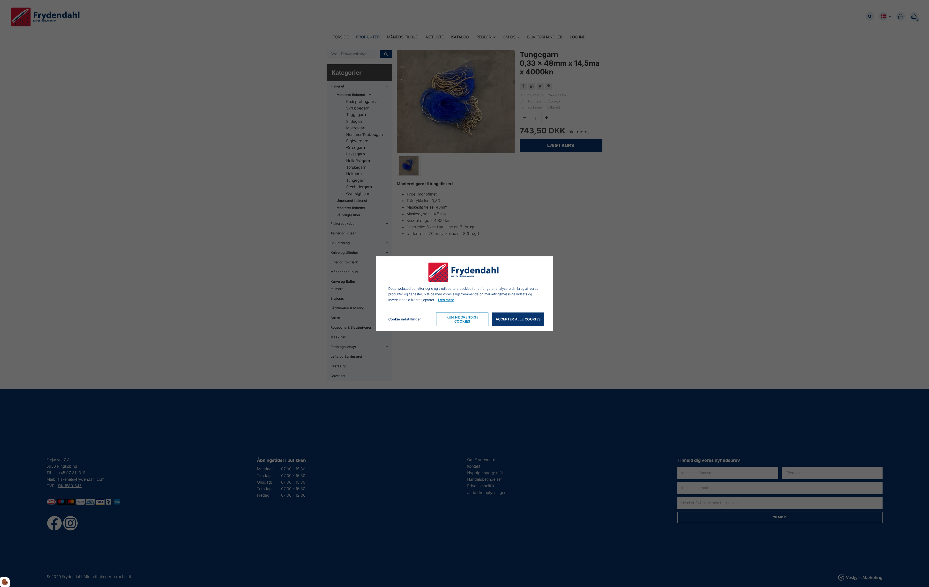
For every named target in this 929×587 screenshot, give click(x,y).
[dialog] (464, 293)
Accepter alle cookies (518, 319)
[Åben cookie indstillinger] (5, 582)
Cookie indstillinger (404, 319)
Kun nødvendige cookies (462, 319)
